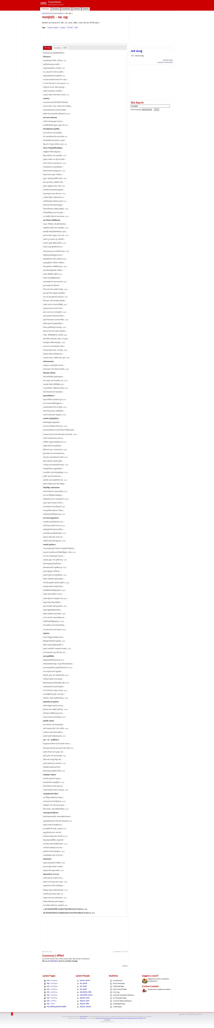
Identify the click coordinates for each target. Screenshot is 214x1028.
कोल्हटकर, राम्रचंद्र (85, 1007)
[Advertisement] (15, 47)
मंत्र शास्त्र (70, 27)
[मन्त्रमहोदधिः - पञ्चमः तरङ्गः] (64, 13)
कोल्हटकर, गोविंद (84, 1004)
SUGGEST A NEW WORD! (165, 62)
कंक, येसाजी (83, 986)
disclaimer (192, 1014)
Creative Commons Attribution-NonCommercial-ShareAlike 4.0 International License (116, 1018)
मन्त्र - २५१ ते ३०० (52, 989)
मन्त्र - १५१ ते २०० (52, 995)
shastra (63, 27)
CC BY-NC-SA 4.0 (142, 1018)
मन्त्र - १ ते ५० (51, 1004)
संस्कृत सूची (45, 14)
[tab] (47, 48)
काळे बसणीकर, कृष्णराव (86, 995)
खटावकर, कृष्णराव (85, 980)
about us (199, 1014)
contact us (184, 1014)
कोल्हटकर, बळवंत (84, 998)
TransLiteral (83, 1018)
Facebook (53, 961)
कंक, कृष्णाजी (83, 983)
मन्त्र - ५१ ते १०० (52, 1001)
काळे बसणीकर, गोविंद (85, 992)
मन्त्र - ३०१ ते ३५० (52, 986)
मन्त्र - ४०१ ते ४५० (52, 980)
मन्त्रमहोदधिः (60, 14)
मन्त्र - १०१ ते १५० (52, 998)
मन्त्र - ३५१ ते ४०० (52, 983)
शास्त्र (76, 27)
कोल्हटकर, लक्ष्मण (84, 1001)
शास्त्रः (50, 14)
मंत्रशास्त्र (54, 14)
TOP (125, 966)
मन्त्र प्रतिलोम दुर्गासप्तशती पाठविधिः (56, 1007)
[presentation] (47, 48)
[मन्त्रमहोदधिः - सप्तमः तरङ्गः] (72, 13)
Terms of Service (84, 1016)
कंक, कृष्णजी (83, 989)
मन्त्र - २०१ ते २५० (52, 992)
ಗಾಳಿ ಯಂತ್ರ (136, 51)
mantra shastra (52, 27)
